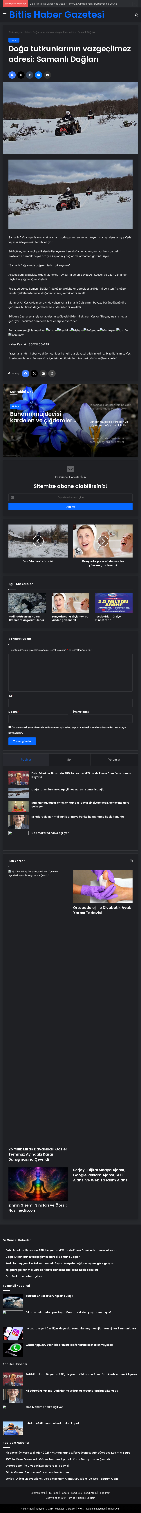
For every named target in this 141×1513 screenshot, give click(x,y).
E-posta (13, 711)
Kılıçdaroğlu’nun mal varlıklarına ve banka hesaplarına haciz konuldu (77, 816)
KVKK (81, 1508)
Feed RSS (76, 1492)
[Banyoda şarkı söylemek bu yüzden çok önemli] (70, 603)
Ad (11, 696)
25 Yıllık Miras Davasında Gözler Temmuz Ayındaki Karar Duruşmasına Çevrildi (37, 1154)
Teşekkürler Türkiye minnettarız (108, 618)
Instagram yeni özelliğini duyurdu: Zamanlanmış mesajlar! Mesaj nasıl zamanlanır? (81, 1328)
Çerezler (71, 1508)
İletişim (40, 1508)
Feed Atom (90, 1492)
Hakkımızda (27, 1508)
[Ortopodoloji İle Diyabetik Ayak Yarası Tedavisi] (103, 886)
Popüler (26, 759)
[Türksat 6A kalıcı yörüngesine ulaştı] (13, 1301)
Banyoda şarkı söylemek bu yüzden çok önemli (70, 618)
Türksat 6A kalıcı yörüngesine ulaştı (49, 1296)
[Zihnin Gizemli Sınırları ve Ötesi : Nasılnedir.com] (38, 1184)
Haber (27, 32)
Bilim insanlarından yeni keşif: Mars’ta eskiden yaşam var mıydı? (68, 1312)
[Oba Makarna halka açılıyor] (18, 838)
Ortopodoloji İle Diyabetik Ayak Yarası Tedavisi (56, 3)
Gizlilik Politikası (55, 1508)
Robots (65, 1492)
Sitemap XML (38, 1492)
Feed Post (104, 1492)
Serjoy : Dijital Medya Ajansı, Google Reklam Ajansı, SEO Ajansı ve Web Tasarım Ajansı (100, 1175)
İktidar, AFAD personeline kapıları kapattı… (54, 1423)
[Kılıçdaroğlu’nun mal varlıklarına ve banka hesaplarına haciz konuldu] (18, 822)
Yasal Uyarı (114, 1508)
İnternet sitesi (81, 711)
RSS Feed (53, 1492)
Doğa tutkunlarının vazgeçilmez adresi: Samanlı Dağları (68, 789)
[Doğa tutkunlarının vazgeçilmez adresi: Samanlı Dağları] (18, 793)
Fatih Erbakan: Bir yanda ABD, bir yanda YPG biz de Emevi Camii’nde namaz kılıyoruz (81, 1374)
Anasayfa (16, 32)
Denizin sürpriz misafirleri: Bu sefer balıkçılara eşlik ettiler (46, 417)
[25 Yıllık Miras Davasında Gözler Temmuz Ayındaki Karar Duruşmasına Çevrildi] (38, 1007)
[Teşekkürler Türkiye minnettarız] (114, 603)
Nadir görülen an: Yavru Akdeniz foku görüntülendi (26, 618)
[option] (70, 420)
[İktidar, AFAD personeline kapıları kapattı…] (13, 1428)
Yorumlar (114, 759)
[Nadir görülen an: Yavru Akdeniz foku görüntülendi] (27, 603)
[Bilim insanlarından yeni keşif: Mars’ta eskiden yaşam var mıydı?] (13, 1317)
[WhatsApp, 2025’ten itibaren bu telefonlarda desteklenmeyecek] (13, 1350)
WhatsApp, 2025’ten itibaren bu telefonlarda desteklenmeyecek (69, 1345)
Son (69, 759)
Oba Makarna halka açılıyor (50, 833)
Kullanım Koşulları (96, 1508)
